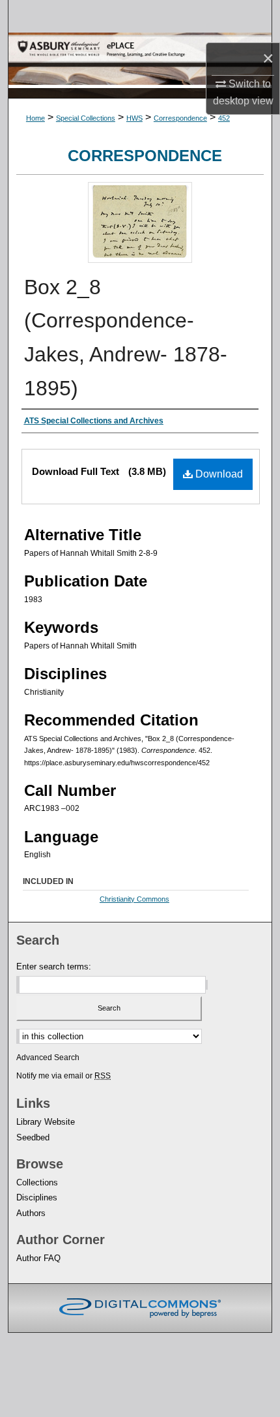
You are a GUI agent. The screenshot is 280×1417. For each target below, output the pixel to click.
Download (218, 474)
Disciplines (36, 1197)
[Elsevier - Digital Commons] (140, 1308)
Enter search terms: (53, 966)
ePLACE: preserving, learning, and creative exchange (140, 60)
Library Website (45, 1122)
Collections (37, 1182)
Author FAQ (38, 1258)
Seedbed (32, 1137)
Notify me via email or (63, 1075)
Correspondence (180, 118)
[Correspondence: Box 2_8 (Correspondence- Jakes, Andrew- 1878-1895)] (140, 259)
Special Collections (85, 118)
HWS (134, 118)
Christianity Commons (134, 899)
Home (35, 118)
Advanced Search (47, 1057)
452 (224, 118)
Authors (31, 1213)
